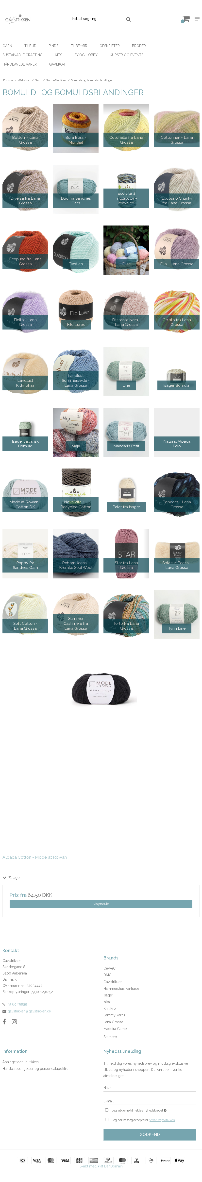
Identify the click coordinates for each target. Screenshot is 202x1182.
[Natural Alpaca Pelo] (177, 432)
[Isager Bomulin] (177, 371)
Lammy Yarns (114, 1015)
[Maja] (76, 432)
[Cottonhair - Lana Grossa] (177, 128)
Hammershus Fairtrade (121, 989)
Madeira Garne (115, 1029)
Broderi (139, 46)
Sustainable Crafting (22, 55)
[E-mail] (149, 1101)
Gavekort (58, 64)
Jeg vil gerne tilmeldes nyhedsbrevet (151, 1109)
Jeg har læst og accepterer (143, 1120)
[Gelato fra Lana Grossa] (177, 310)
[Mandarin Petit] (126, 432)
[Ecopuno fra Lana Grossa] (25, 250)
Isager (108, 995)
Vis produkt (101, 904)
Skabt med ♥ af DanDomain (101, 1166)
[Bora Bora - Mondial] (76, 128)
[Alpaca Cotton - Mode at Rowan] (101, 749)
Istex (107, 1002)
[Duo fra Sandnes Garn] (76, 189)
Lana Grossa (113, 1022)
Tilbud (30, 46)
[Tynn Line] (177, 614)
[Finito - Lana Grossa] (25, 310)
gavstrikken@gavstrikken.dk (29, 1011)
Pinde (53, 46)
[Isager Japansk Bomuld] (25, 432)
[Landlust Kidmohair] (25, 371)
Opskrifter (110, 46)
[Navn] (149, 1088)
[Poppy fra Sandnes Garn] (25, 553)
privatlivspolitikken (162, 1120)
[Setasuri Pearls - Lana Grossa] (177, 553)
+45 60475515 (16, 1004)
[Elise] (126, 250)
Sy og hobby (86, 55)
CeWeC (109, 968)
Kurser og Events (126, 55)
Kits (58, 55)
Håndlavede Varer (19, 64)
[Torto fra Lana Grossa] (126, 614)
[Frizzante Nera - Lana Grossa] (126, 310)
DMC (107, 975)
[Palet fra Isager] (126, 493)
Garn (7, 46)
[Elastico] (76, 250)
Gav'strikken (112, 982)
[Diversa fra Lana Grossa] (25, 189)
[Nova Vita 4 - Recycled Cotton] (76, 493)
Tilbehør (79, 46)
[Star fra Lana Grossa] (126, 553)
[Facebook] (4, 1022)
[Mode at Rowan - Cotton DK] (25, 493)
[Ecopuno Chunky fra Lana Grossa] (177, 189)
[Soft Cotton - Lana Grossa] (25, 614)
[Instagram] (14, 1022)
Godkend (150, 1134)
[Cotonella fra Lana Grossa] (126, 128)
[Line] (126, 371)
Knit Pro (109, 1008)
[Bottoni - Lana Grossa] (25, 128)
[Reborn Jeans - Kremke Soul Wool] (76, 553)
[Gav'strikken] (33, 19)
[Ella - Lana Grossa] (177, 250)
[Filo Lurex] (76, 310)
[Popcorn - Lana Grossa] (177, 493)
